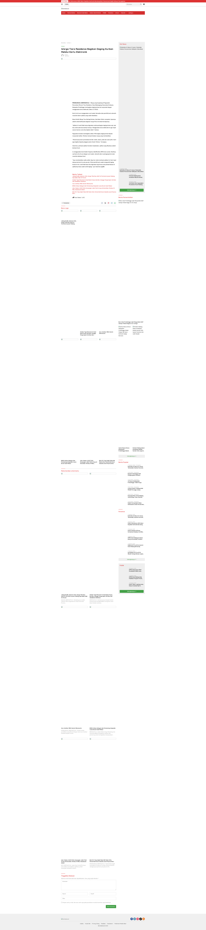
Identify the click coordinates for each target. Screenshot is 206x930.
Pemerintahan (71, 13)
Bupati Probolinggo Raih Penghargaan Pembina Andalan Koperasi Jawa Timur (136, 714)
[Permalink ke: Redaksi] (62, 55)
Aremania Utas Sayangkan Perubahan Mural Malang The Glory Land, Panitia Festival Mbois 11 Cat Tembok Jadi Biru (136, 183)
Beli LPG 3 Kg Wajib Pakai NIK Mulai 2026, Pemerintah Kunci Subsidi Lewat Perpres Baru (94, 192)
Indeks (66, 4)
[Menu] (62, 4)
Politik (104, 13)
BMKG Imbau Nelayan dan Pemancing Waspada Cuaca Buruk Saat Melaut (92, 186)
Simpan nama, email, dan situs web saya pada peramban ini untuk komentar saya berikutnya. (87, 902)
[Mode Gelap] (144, 4)
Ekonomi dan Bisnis (82, 13)
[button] (140, 4)
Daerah (123, 13)
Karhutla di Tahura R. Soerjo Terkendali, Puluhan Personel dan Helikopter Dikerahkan (132, 170)
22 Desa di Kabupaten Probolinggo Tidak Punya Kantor (134, 840)
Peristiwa (110, 13)
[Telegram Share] (111, 203)
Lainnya (131, 13)
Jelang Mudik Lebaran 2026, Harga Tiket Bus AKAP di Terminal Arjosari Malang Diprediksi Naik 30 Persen (93, 176)
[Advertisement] (103, 26)
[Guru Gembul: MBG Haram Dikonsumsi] (107, 270)
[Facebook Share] (102, 203)
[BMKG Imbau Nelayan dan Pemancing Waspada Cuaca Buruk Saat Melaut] (69, 398)
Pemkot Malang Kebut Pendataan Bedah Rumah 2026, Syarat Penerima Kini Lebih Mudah (139, 449)
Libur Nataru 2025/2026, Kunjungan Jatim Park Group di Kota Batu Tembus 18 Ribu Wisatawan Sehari (93, 188)
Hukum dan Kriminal (95, 13)
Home (63, 13)
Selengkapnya (131, 190)
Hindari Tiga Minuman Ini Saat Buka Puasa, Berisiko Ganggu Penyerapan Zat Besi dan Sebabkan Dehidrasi (94, 180)
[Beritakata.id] (65, 8)
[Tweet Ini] (105, 203)
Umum (117, 13)
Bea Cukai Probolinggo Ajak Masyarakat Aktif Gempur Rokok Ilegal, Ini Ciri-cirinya (131, 322)
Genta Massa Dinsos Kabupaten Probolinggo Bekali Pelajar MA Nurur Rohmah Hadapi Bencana (124, 449)
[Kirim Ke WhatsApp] (115, 203)
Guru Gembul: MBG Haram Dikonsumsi (82, 183)
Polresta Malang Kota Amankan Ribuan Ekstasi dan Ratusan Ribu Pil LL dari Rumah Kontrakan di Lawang (136, 176)
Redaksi (66, 55)
